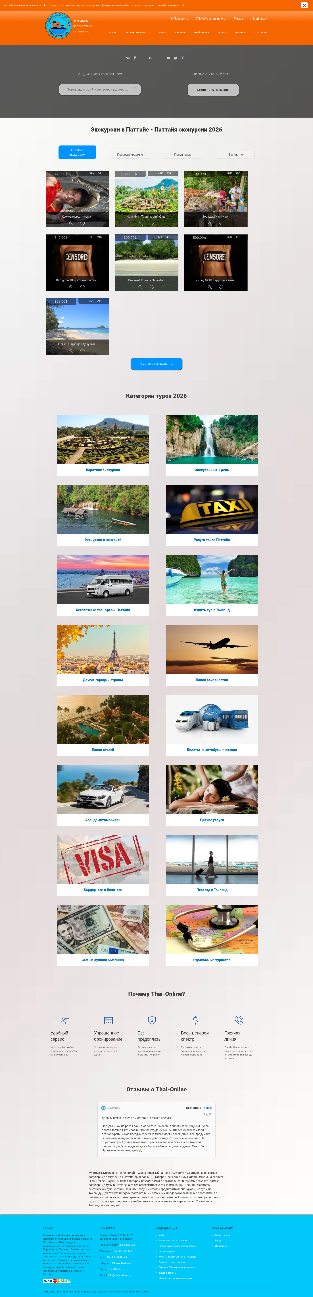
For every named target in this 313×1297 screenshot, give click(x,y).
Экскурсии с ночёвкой (103, 540)
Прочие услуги (212, 820)
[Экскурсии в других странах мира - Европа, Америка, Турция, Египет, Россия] (103, 649)
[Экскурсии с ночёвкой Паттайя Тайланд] (103, 509)
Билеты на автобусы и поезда (212, 750)
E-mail (207, 1107)
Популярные (182, 154)
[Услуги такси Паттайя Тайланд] (212, 509)
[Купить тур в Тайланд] (212, 579)
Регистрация (222, 1235)
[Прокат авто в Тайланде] (103, 789)
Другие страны (167, 1272)
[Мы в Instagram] (142, 58)
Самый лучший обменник (103, 960)
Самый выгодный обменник (175, 1278)
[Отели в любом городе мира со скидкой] (103, 719)
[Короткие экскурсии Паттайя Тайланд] (103, 439)
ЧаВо (162, 1235)
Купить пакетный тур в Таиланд (177, 1256)
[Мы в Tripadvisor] (156, 58)
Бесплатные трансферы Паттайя (103, 610)
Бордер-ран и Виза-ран (103, 890)
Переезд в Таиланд (212, 890)
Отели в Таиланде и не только (177, 1267)
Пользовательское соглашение (177, 1245)
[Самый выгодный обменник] (103, 929)
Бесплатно (235, 154)
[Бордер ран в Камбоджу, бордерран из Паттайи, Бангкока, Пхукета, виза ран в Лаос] (103, 859)
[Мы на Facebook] (135, 58)
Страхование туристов (212, 960)
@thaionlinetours (121, 1263)
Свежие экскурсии (77, 152)
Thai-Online (114, 1269)
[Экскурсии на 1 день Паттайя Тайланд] (212, 439)
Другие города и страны (103, 680)
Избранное (221, 1245)
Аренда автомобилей (102, 820)
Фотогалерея (166, 1251)
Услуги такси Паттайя (212, 540)
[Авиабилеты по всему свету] (212, 649)
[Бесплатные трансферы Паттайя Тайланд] (103, 579)
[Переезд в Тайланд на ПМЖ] (212, 859)
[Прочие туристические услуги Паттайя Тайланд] (212, 789)
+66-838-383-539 (122, 1251)
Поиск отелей (103, 750)
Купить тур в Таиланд (212, 610)
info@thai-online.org (119, 1275)
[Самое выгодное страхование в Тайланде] (212, 929)
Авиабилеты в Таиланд (172, 1262)
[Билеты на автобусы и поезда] (212, 719)
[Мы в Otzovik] (162, 58)
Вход (218, 1240)
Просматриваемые (130, 154)
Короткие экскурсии (103, 470)
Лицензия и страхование (173, 1240)
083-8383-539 (127, 1244)
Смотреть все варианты (213, 89)
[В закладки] (82, 223)
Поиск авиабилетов (212, 680)
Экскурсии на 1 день (212, 470)
